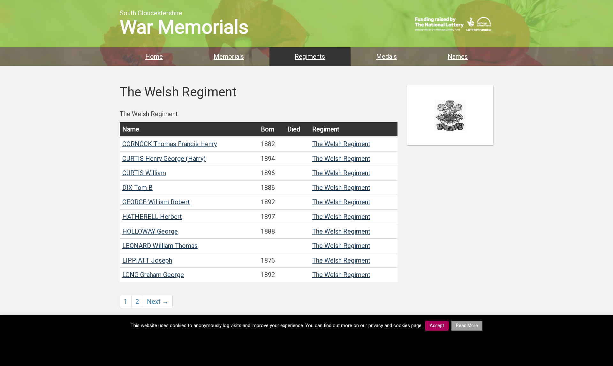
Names (458, 56)
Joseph (147, 260)
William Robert (156, 202)
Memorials (229, 56)
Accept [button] (437, 325)
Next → (158, 301)
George (150, 231)
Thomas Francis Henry (169, 144)
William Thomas (160, 246)
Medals (386, 56)
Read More (467, 325)
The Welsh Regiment (341, 144)
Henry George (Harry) (164, 158)
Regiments (310, 56)
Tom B (137, 187)
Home (154, 56)
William (144, 173)
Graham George (153, 275)
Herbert (152, 216)
